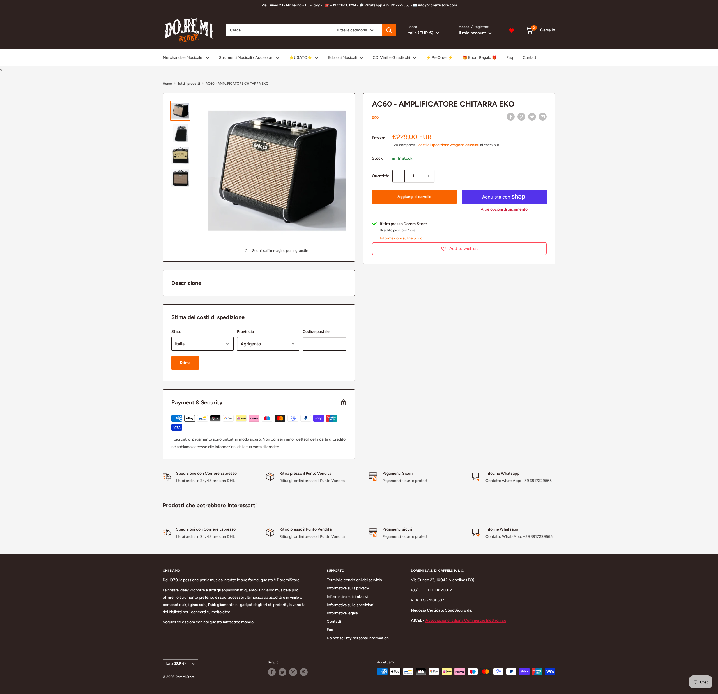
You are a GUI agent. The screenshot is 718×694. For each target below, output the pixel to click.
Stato (176, 331)
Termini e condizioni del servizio (354, 580)
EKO (375, 117)
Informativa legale (342, 613)
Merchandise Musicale (183, 57)
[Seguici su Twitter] (282, 672)
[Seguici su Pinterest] (304, 672)
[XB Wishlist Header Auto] (511, 30)
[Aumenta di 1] (428, 176)
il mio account (473, 32)
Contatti (530, 57)
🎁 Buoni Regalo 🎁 (479, 57)
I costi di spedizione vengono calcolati (447, 145)
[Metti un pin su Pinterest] (521, 117)
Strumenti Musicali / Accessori (246, 57)
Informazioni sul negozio (401, 238)
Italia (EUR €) (176, 663)
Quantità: (380, 176)
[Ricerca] (389, 30)
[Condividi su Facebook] (511, 117)
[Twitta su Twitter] (532, 117)
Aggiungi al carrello (414, 196)
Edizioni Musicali (342, 57)
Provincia (245, 331)
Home (167, 84)
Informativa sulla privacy (348, 588)
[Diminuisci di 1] (398, 176)
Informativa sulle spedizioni (350, 605)
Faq (510, 57)
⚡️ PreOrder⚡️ (439, 57)
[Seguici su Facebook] (272, 672)
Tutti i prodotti (189, 84)
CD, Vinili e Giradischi (391, 57)
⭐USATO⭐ (300, 57)
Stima (185, 362)
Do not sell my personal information (358, 638)
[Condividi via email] (543, 117)
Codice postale (316, 331)
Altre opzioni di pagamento (504, 209)
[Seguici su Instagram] (293, 672)
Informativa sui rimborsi (347, 596)
